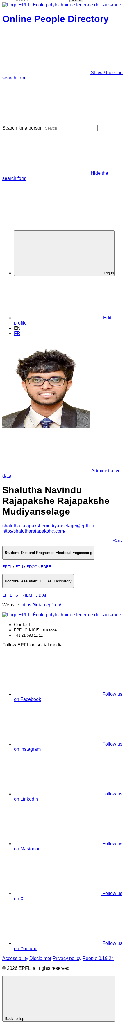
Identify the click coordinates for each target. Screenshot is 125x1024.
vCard (118, 540)
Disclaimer (40, 958)
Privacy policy (67, 958)
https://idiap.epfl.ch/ (41, 604)
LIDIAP (41, 595)
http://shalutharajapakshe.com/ (33, 531)
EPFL (7, 567)
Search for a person (22, 127)
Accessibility (15, 958)
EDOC (31, 567)
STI (18, 595)
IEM (28, 595)
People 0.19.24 (98, 958)
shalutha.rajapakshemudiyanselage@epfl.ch (48, 525)
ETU (19, 567)
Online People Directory (55, 19)
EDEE (46, 567)
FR (17, 333)
